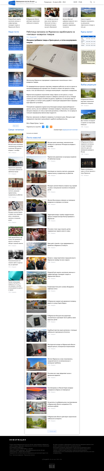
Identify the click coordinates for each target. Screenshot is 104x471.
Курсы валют (86, 31)
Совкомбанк (83, 43)
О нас (11, 455)
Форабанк (82, 45)
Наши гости (13, 31)
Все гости (15, 126)
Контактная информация (18, 455)
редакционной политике (70, 130)
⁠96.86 (80, 2)
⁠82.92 (75, 2)
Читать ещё (53, 431)
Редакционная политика (29, 455)
